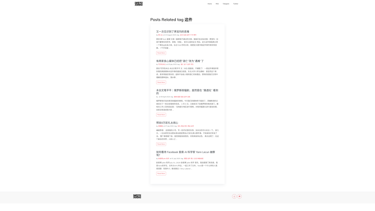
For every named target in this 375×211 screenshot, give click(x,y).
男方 (185, 126)
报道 (178, 97)
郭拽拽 (160, 126)
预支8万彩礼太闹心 (167, 122)
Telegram (226, 4)
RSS (217, 4)
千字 (191, 35)
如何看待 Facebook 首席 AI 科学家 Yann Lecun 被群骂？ (185, 153)
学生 (192, 64)
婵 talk (160, 35)
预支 (182, 126)
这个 (185, 64)
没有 (188, 97)
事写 (194, 35)
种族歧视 (200, 158)
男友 (189, 126)
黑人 (192, 158)
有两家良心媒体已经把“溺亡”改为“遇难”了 (180, 61)
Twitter (235, 4)
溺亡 (182, 64)
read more (161, 53)
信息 (182, 97)
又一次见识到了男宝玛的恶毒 (172, 31)
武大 (181, 35)
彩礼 (179, 126)
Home (210, 4)
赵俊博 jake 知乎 (163, 158)
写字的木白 (162, 64)
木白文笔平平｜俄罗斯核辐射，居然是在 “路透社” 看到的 (187, 92)
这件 (188, 35)
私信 (184, 35)
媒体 (175, 97)
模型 (185, 158)
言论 (195, 158)
